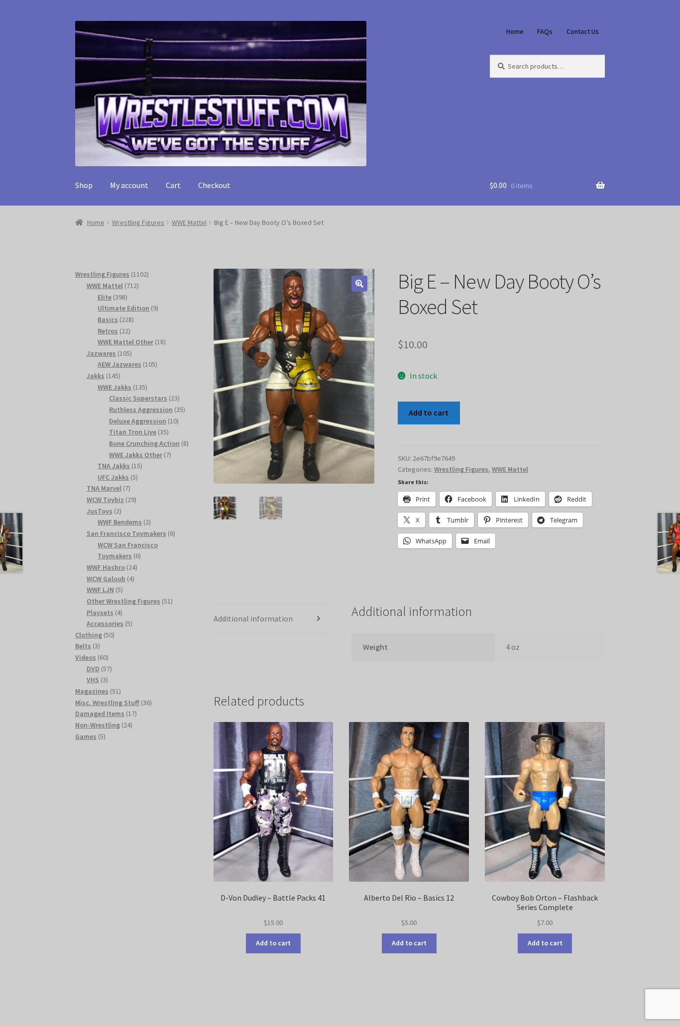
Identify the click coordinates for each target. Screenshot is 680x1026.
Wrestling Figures (138, 222)
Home (515, 31)
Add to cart (429, 412)
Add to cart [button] (273, 942)
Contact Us (583, 31)
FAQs (545, 31)
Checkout (214, 185)
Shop (84, 185)
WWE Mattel (189, 222)
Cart (173, 185)
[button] (359, 284)
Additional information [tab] (253, 618)
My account (129, 185)
